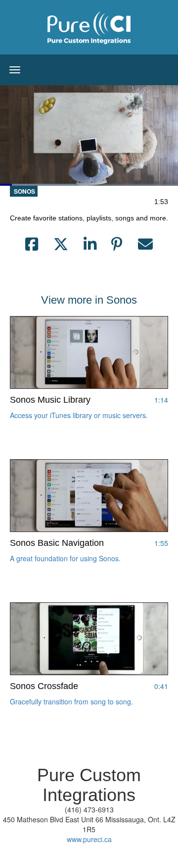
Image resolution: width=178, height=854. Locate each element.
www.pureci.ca (89, 839)
